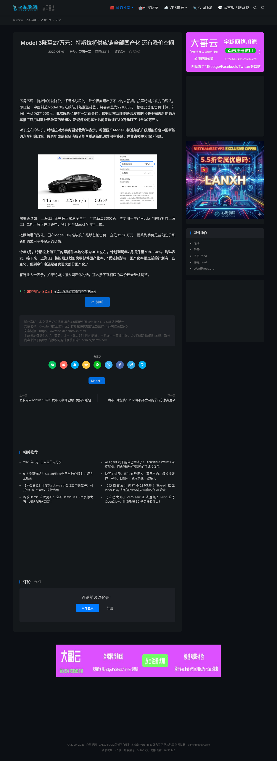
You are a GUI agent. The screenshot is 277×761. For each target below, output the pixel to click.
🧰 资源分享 (120, 7)
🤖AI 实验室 (148, 7)
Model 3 (97, 381)
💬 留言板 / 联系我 (233, 7)
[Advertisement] (97, 75)
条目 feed (200, 256)
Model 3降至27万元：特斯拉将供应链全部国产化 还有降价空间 (97, 43)
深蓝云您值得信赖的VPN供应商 (75, 291)
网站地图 (169, 744)
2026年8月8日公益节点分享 (42, 462)
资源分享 (46, 20)
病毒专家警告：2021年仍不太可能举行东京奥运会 (141, 400)
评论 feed (200, 262)
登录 (197, 249)
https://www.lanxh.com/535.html (62, 331)
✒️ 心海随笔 (202, 7)
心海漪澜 (25, 7)
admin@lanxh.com (199, 744)
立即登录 (88, 608)
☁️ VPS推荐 (174, 7)
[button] (259, 52)
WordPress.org (204, 268)
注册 (110, 608)
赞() (134, 51)
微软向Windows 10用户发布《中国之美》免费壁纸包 (55, 400)
